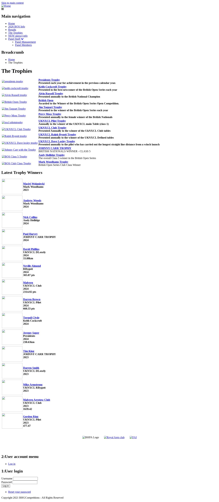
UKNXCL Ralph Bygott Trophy (57, 134)
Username (6, 478)
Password (6, 482)
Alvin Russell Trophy (50, 93)
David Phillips (31, 249)
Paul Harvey (30, 233)
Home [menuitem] (11, 23)
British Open (45, 100)
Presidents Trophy (49, 79)
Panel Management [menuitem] (25, 41)
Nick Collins (30, 217)
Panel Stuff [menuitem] (14, 38)
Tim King (28, 351)
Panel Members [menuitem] (23, 45)
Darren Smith (31, 367)
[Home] (6, 5)
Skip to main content (12, 2)
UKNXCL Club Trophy (52, 127)
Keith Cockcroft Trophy (52, 86)
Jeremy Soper (31, 332)
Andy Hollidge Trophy (51, 155)
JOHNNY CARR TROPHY (54, 148)
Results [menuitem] (12, 29)
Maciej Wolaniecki (33, 183)
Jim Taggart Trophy (50, 107)
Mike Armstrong (32, 384)
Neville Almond (32, 265)
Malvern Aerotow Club (36, 399)
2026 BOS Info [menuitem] (16, 26)
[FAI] (133, 437)
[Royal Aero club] (114, 437)
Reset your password (19, 491)
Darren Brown (31, 299)
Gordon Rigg (30, 416)
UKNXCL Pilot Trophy (52, 120)
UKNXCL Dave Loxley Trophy (56, 141)
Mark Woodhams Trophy (53, 161)
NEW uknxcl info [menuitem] (18, 35)
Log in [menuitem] (11, 463)
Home (11, 59)
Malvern (28, 282)
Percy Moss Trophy (49, 114)
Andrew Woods (32, 200)
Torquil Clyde (31, 317)
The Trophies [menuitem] (15, 32)
